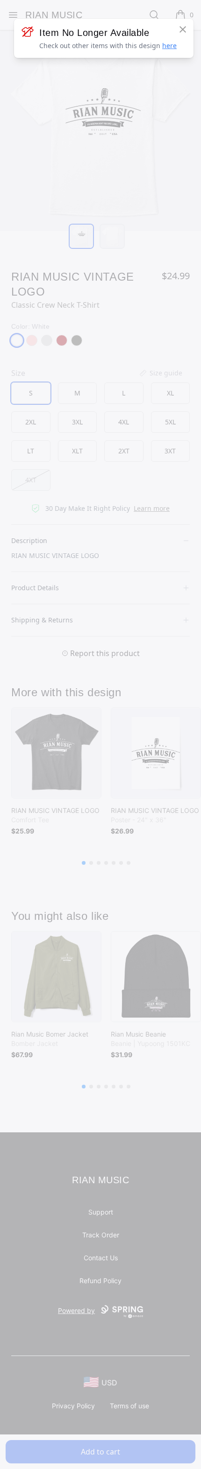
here (169, 45)
